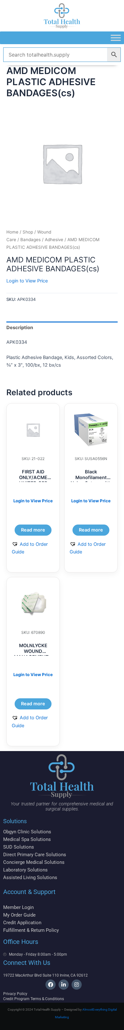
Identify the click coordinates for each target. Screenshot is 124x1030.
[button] (33, 548)
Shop (28, 231)
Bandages (30, 239)
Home (12, 231)
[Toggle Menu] (116, 38)
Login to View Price (27, 281)
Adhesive (54, 239)
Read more (33, 530)
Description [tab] (19, 327)
